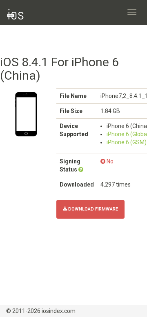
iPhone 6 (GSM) (127, 142)
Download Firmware (92, 209)
